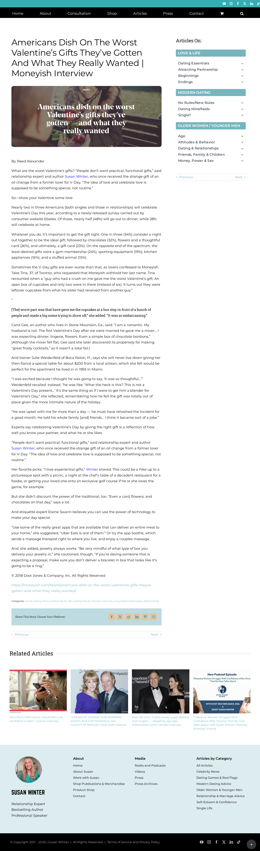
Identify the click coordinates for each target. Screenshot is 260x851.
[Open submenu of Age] (243, 136)
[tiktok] (239, 842)
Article (28, 601)
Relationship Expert (131, 601)
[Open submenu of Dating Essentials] (243, 63)
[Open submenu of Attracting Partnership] (243, 69)
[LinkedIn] (137, 617)
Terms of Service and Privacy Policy (133, 842)
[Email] (153, 617)
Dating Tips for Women (87, 601)
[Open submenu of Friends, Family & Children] (243, 154)
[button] (242, 13)
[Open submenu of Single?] (243, 115)
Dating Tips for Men (62, 601)
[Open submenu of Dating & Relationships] (243, 148)
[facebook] (216, 842)
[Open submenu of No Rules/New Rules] (243, 103)
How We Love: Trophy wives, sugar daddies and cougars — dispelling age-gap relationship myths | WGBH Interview (160, 721)
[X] (120, 617)
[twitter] (224, 842)
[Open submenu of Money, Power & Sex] (243, 161)
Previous (22, 634)
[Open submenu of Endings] (243, 82)
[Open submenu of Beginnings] (243, 76)
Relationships (151, 601)
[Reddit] (128, 617)
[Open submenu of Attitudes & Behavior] (243, 142)
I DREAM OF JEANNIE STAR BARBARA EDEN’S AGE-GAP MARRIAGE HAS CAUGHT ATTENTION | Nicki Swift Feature (98, 721)
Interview (107, 601)
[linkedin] (231, 842)
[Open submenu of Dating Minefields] (243, 109)
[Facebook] (112, 617)
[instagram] (209, 842)
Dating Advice (41, 601)
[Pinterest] (145, 617)
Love (116, 601)
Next (154, 634)
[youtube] (201, 842)
